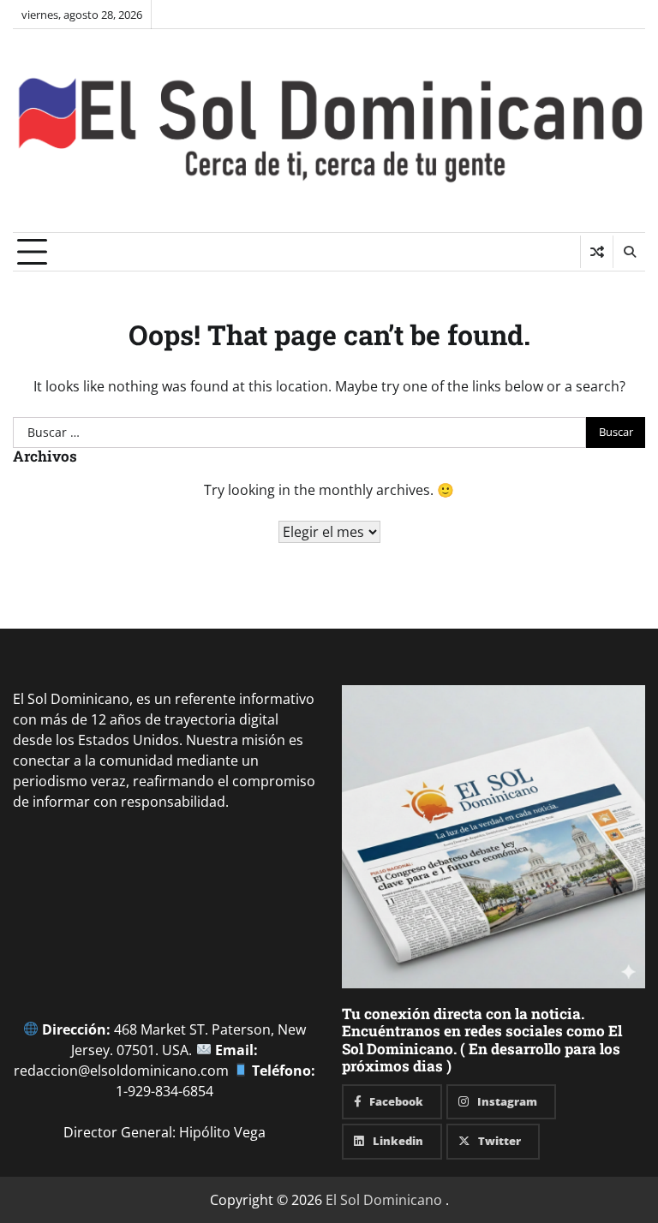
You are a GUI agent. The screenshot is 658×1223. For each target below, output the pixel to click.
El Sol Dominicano (384, 1199)
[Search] (629, 252)
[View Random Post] (597, 252)
